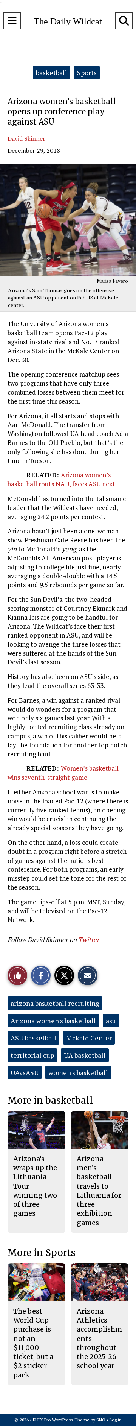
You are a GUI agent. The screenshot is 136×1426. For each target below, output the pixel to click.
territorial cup (32, 1055)
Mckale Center (89, 1037)
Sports (87, 72)
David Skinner (26, 138)
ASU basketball (33, 1037)
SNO (100, 1420)
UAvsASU (25, 1072)
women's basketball (78, 1072)
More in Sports (42, 1253)
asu (111, 1020)
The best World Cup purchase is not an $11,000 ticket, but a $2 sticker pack (33, 1343)
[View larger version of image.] (68, 220)
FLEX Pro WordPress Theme (61, 1420)
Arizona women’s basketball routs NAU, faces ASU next (61, 479)
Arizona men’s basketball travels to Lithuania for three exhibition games (99, 1190)
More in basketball (50, 1100)
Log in (116, 1420)
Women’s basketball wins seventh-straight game (63, 773)
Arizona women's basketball (53, 1020)
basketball (51, 72)
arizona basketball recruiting (55, 1003)
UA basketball (85, 1055)
